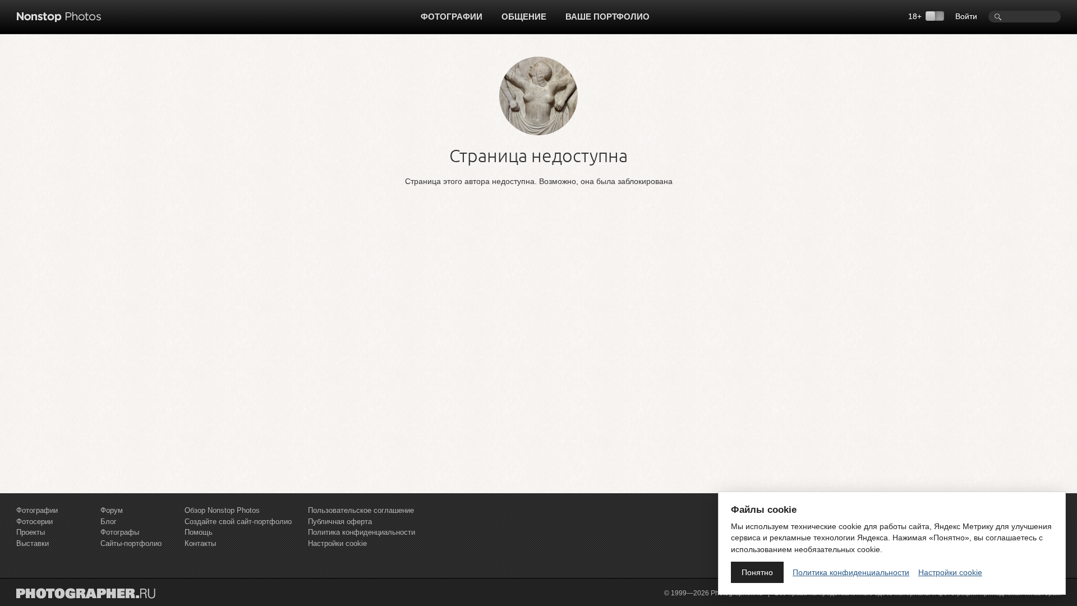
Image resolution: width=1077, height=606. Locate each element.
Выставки (32, 543)
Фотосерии (34, 521)
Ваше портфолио (607, 16)
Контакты (200, 543)
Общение (523, 16)
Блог (108, 521)
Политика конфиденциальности (361, 532)
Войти (966, 16)
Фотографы (119, 532)
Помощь (199, 532)
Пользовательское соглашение (361, 510)
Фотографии (451, 16)
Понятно (757, 572)
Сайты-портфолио (131, 543)
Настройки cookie (337, 543)
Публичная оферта (340, 521)
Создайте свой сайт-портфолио (238, 521)
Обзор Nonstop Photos (222, 510)
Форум (111, 510)
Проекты (30, 532)
